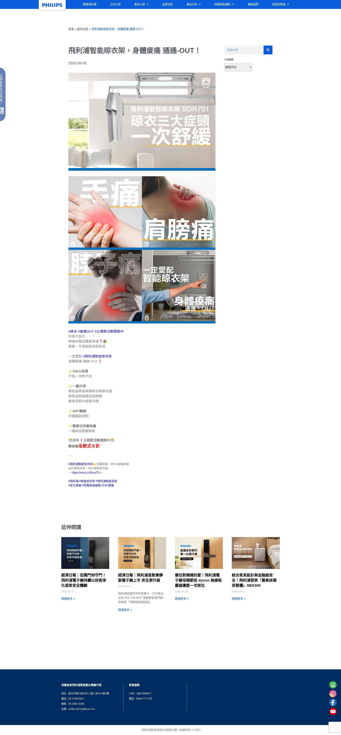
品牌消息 (167, 4)
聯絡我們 (253, 4)
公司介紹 (115, 4)
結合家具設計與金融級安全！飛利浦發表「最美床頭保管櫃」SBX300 (254, 580)
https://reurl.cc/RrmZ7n (86, 472)
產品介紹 (139, 4)
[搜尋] (268, 50)
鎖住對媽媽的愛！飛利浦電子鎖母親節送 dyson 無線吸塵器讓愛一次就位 (198, 580)
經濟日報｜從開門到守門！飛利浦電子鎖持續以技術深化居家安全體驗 (83, 580)
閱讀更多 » (68, 598)
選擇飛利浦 (89, 4)
